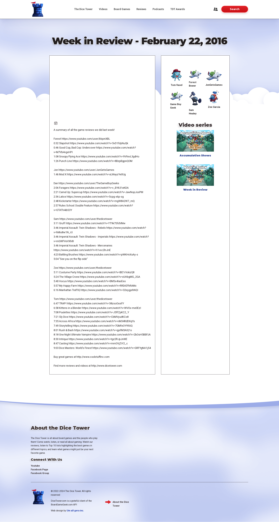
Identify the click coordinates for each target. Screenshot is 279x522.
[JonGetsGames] (214, 75)
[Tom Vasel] (176, 75)
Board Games (122, 9)
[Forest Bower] (195, 74)
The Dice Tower (83, 9)
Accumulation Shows (195, 155)
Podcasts (158, 9)
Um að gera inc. (75, 510)
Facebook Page (39, 469)
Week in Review (195, 189)
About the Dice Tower (121, 502)
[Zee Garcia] (214, 96)
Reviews (141, 9)
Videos (103, 9)
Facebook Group (40, 473)
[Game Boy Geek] (176, 95)
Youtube (35, 465)
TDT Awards (177, 9)
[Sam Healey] (195, 98)
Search (234, 9)
